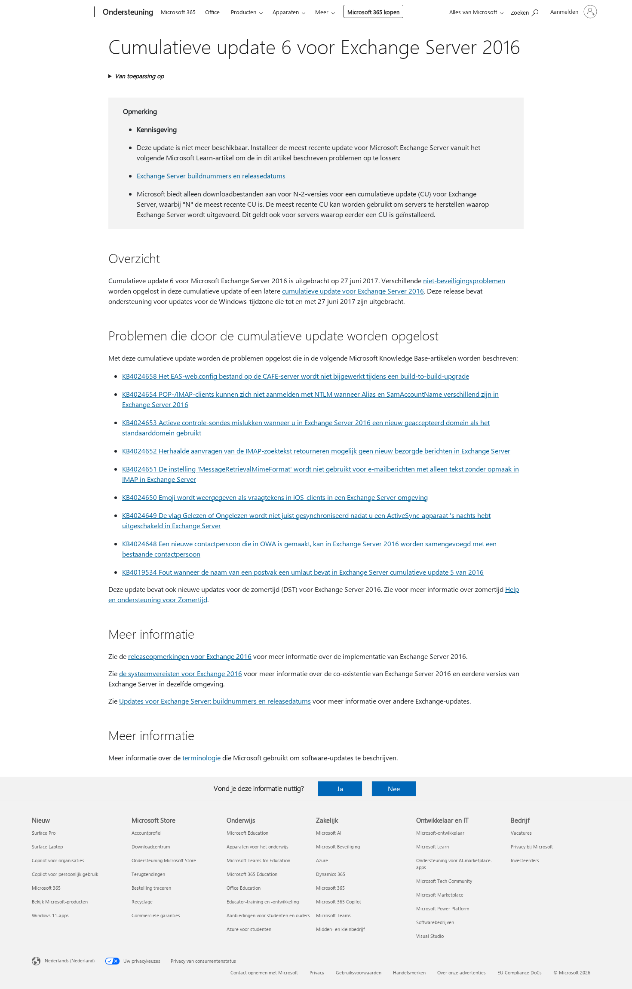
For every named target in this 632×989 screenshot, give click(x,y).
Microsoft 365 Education (252, 874)
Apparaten (286, 11)
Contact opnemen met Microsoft (264, 972)
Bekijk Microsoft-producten (60, 901)
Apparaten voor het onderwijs (257, 846)
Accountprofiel (147, 833)
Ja (340, 788)
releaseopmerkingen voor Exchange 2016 (190, 656)
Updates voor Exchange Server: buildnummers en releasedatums (215, 700)
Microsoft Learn (432, 846)
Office (212, 11)
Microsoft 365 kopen (373, 11)
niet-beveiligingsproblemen (464, 280)
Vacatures (521, 833)
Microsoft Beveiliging (338, 846)
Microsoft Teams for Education (258, 860)
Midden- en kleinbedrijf (340, 929)
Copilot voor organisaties (58, 860)
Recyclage (142, 901)
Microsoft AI (328, 833)
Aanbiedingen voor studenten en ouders (268, 915)
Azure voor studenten (249, 929)
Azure (322, 860)
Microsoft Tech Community (444, 881)
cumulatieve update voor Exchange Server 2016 (353, 290)
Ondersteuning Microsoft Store (164, 860)
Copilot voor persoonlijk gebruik (65, 874)
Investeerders (525, 860)
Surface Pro (43, 833)
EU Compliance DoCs (519, 972)
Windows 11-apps (50, 915)
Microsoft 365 (178, 11)
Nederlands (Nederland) (70, 960)
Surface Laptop (47, 846)
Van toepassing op (139, 76)
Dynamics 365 (330, 874)
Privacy (317, 972)
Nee (394, 788)
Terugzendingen (148, 874)
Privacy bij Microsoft (532, 846)
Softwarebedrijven (435, 922)
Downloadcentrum (151, 846)
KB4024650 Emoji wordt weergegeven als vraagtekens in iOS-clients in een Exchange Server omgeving (275, 497)
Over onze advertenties (461, 972)
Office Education (244, 888)
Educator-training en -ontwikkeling (263, 901)
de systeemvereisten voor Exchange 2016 (180, 673)
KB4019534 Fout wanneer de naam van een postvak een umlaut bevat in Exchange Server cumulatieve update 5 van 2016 (303, 571)
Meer (321, 11)
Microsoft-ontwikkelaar (440, 833)
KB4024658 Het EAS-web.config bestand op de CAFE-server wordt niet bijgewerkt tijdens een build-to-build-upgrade (295, 375)
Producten (243, 11)
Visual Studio (430, 936)
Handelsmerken (409, 972)
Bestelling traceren (151, 888)
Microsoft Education (247, 833)
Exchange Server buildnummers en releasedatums (211, 175)
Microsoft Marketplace (439, 894)
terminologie (201, 757)
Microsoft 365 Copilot (338, 901)
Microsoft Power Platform (442, 908)
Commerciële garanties (156, 915)
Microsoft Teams (333, 915)
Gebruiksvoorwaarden (358, 972)
